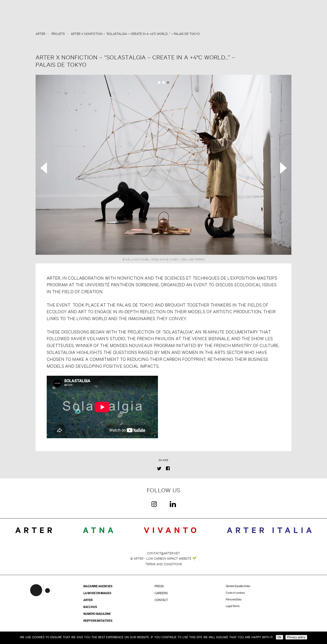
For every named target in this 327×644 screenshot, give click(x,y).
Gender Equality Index (238, 586)
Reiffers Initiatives (97, 620)
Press (159, 586)
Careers (161, 593)
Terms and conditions (163, 564)
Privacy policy (296, 637)
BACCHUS (90, 607)
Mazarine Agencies (97, 586)
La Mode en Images (97, 593)
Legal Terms (233, 606)
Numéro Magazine (97, 614)
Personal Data (233, 599)
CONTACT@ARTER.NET (163, 553)
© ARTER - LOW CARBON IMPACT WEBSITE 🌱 (163, 558)
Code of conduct (235, 592)
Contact (161, 600)
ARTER (88, 600)
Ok (279, 637)
